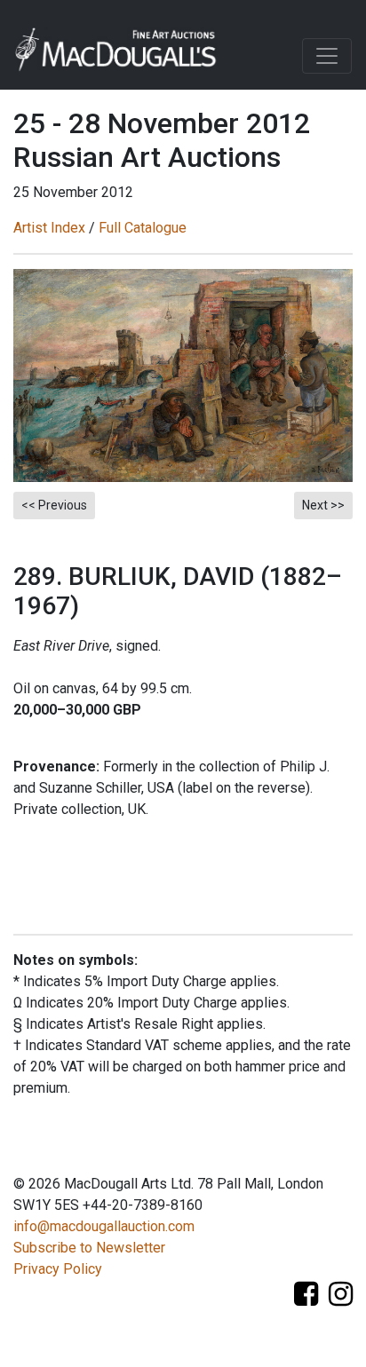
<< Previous (54, 505)
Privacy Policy (57, 1268)
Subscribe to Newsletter (89, 1247)
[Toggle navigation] (327, 56)
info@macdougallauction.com (104, 1226)
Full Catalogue (143, 227)
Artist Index (49, 227)
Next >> (323, 505)
